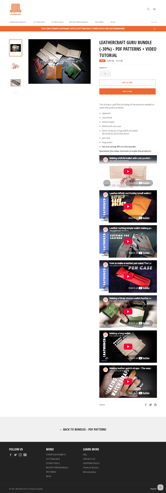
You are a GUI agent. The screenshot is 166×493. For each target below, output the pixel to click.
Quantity (103, 68)
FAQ (85, 454)
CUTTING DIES (39, 22)
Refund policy (89, 472)
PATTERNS (99, 22)
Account (154, 22)
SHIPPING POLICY (91, 463)
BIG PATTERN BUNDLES (78, 22)
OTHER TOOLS (58, 22)
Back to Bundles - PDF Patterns (84, 429)
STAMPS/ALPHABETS (17, 22)
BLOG (113, 22)
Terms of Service (91, 467)
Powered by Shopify (35, 489)
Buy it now (127, 91)
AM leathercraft (20, 489)
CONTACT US (89, 459)
